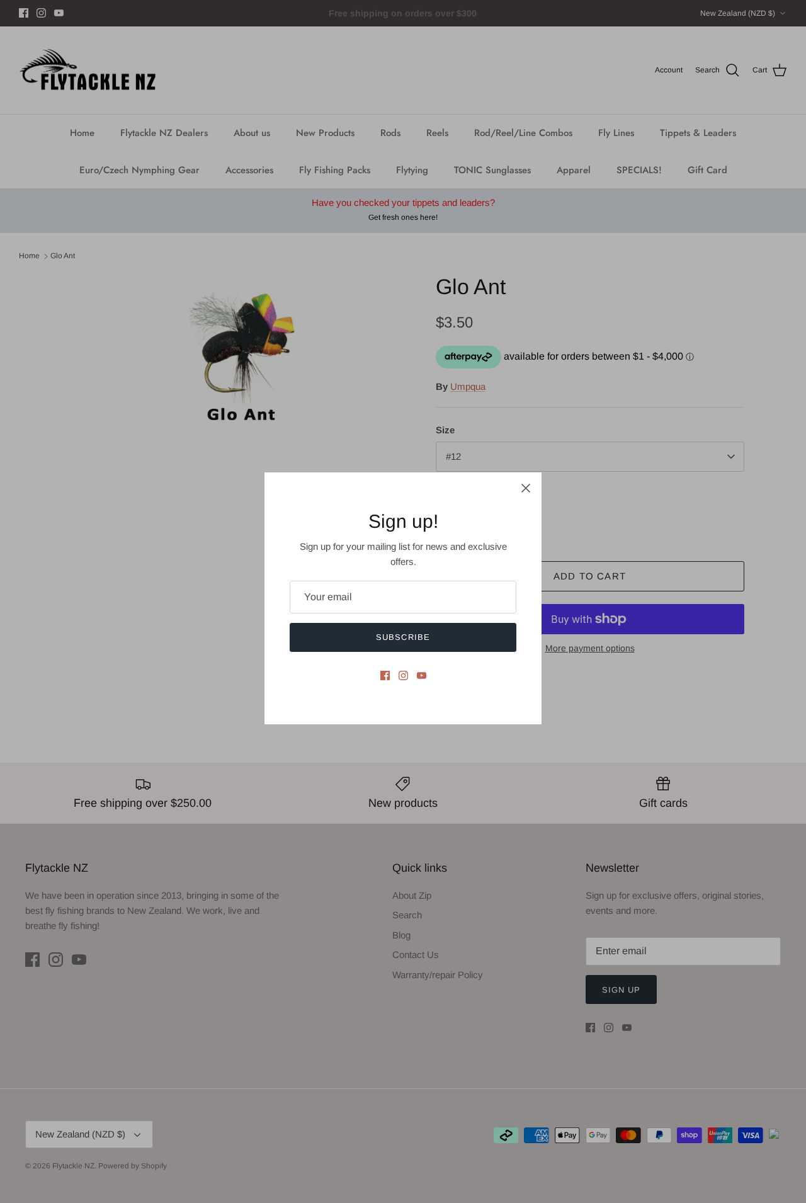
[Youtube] (421, 675)
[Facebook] (385, 675)
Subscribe (402, 637)
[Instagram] (403, 675)
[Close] (526, 488)
